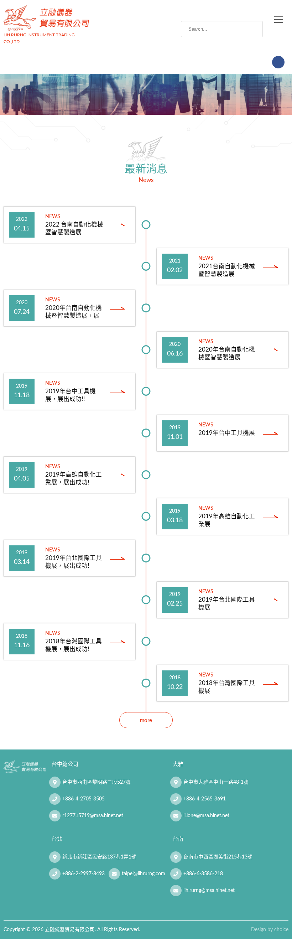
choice (281, 929)
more (146, 720)
